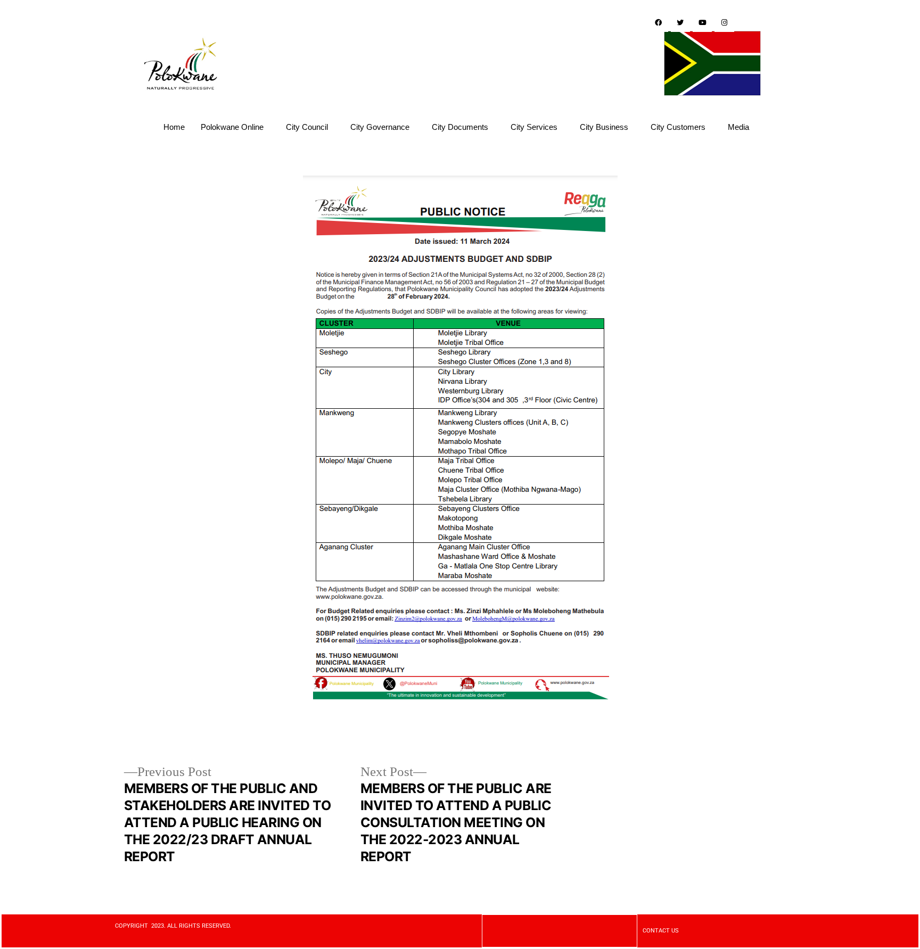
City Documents (460, 126)
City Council (307, 126)
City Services (534, 126)
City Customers (678, 126)
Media (738, 126)
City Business (604, 126)
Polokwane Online (232, 126)
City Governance (379, 126)
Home (174, 126)
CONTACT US (661, 930)
